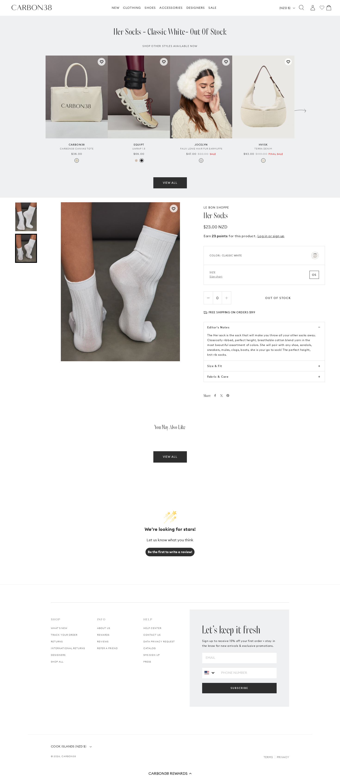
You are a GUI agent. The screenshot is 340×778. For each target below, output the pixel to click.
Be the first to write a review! (170, 552)
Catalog (149, 648)
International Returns (68, 648)
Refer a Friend (107, 648)
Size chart (216, 276)
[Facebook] (215, 395)
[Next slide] (300, 109)
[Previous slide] (40, 109)
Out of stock (278, 298)
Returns (57, 641)
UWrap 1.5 (138, 148)
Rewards (103, 634)
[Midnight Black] (141, 160)
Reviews (102, 641)
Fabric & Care (218, 376)
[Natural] (76, 160)
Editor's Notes (218, 327)
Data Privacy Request (159, 641)
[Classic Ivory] (136, 160)
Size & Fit (214, 366)
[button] (170, 773)
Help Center (152, 628)
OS (314, 275)
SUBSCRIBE (239, 688)
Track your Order (64, 634)
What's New (59, 628)
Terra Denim (263, 148)
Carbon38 (69, 756)
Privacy (283, 757)
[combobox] (210, 673)
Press (147, 661)
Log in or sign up (270, 236)
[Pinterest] (227, 395)
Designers (58, 655)
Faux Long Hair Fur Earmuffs (201, 148)
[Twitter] (221, 395)
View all (170, 182)
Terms (268, 757)
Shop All (57, 661)
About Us (103, 628)
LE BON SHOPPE (216, 207)
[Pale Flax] (263, 160)
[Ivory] (201, 160)
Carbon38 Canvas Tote (77, 148)
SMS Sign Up (151, 655)
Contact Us (152, 634)
